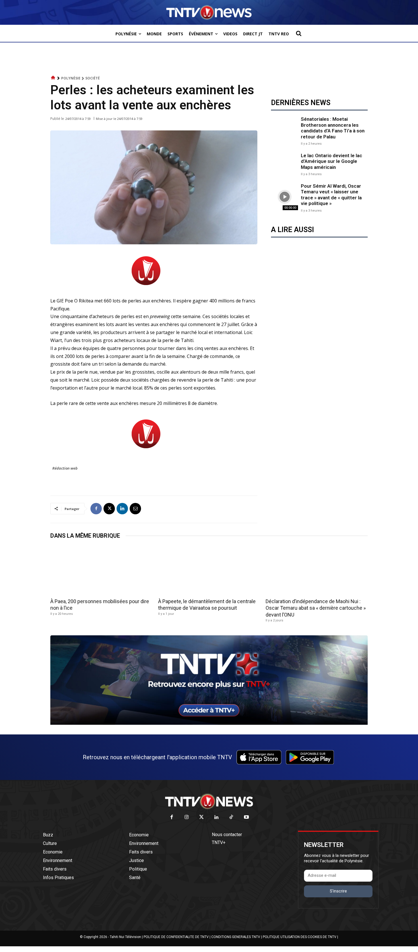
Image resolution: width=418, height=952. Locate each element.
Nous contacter (227, 834)
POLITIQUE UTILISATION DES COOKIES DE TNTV (299, 937)
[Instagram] (187, 817)
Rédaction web (65, 468)
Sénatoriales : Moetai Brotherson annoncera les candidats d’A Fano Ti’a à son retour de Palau (333, 127)
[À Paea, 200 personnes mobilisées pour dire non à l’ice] (101, 570)
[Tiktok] (231, 817)
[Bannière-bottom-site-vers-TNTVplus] (209, 723)
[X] (109, 508)
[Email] (135, 508)
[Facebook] (96, 508)
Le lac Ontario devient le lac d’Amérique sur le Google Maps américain (331, 161)
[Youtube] (246, 817)
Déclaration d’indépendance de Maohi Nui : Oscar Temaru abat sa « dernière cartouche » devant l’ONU (316, 608)
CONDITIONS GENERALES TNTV (235, 937)
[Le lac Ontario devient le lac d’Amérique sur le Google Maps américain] (284, 163)
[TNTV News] (209, 801)
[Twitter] (202, 817)
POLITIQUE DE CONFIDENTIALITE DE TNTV (176, 937)
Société (92, 78)
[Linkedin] (122, 508)
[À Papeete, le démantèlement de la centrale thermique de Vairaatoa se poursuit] (209, 570)
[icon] (53, 78)
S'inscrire (338, 891)
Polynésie (70, 78)
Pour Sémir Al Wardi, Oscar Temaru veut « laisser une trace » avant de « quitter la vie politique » (331, 194)
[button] (298, 33)
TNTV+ (218, 842)
